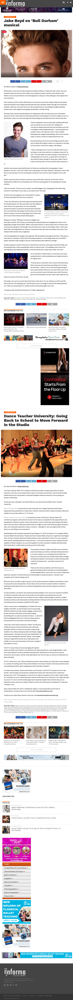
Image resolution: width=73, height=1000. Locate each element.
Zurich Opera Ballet (26, 712)
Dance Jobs (8, 896)
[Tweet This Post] (26, 81)
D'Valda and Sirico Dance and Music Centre (46, 705)
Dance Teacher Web (11, 508)
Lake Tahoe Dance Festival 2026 (36, 327)
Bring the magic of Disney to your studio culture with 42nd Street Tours (57, 329)
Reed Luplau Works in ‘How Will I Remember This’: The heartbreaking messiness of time (14, 329)
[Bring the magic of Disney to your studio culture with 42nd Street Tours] (59, 325)
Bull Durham (40, 298)
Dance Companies (11, 892)
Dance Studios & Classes (13, 871)
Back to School (10, 875)
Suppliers (7, 878)
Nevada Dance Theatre (32, 711)
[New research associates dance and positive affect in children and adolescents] (36, 738)
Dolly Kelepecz (51, 709)
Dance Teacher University (46, 707)
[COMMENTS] (57, 81)
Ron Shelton (30, 299)
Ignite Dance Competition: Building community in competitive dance (12, 742)
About (25, 995)
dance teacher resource (28, 707)
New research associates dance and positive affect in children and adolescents (36, 742)
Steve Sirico (56, 711)
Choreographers (10, 889)
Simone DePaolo (46, 711)
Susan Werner (41, 299)
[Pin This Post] (36, 81)
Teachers (7, 885)
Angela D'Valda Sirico (23, 705)
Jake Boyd (49, 298)
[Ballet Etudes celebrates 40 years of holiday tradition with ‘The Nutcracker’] (59, 738)
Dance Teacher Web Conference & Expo (21, 708)
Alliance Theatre (21, 298)
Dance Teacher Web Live (44, 708)
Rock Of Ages (21, 299)
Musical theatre (10, 299)
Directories (48, 995)
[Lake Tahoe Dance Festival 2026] (36, 325)
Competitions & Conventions (15, 868)
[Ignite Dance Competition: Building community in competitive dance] (14, 738)
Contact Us (32, 995)
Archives (40, 995)
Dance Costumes (10, 882)
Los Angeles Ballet (16, 711)
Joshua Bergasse (59, 298)
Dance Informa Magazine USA (12, 995)
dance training (26, 709)
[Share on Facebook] (15, 81)
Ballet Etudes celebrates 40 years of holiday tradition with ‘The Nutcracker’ (58, 742)
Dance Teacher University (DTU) (15, 517)
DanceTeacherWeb (39, 709)
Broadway (31, 298)
